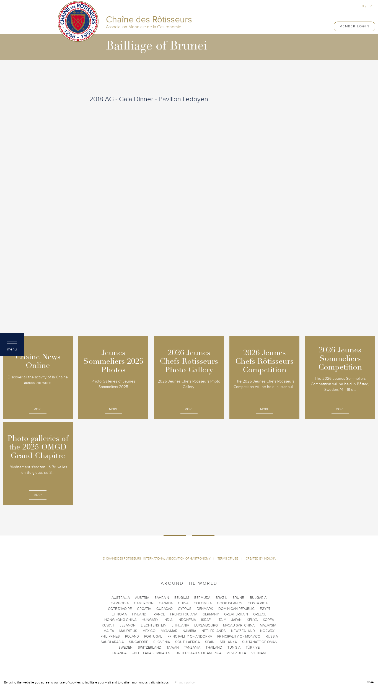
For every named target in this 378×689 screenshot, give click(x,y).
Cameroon (144, 603)
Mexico (149, 631)
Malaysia (268, 625)
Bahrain (161, 598)
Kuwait (108, 625)
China (183, 603)
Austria (142, 598)
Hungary (150, 620)
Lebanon (128, 625)
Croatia (144, 609)
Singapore (138, 642)
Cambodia (120, 603)
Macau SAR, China (239, 625)
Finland (139, 614)
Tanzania (192, 647)
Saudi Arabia (112, 642)
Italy (222, 620)
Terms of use (228, 558)
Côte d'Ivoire (120, 609)
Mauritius (128, 631)
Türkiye (253, 647)
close (370, 682)
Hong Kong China (120, 620)
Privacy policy (185, 682)
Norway (267, 631)
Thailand (214, 647)
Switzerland (149, 647)
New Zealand (243, 631)
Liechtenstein (153, 625)
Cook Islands (229, 603)
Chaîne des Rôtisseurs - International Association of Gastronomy (158, 558)
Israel (207, 620)
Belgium (181, 598)
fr (370, 6)
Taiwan (173, 647)
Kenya (252, 620)
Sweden (125, 647)
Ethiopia (119, 614)
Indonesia (187, 620)
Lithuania (180, 625)
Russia (272, 636)
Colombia (203, 603)
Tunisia (233, 647)
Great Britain (236, 614)
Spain (209, 642)
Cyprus (184, 609)
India (168, 620)
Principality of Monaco (238, 636)
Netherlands (213, 631)
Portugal (153, 636)
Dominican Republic (236, 609)
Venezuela (236, 653)
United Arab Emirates (151, 653)
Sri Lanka (228, 642)
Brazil (221, 598)
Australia (121, 598)
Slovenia (161, 642)
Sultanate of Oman (259, 642)
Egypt (265, 609)
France (158, 614)
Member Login (354, 26)
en (361, 6)
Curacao (164, 609)
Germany (211, 614)
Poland (132, 636)
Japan (236, 620)
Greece (259, 614)
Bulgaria (258, 598)
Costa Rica (258, 603)
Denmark (205, 609)
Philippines (110, 636)
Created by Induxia (261, 558)
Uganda (119, 653)
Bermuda (202, 598)
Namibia (189, 631)
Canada (166, 603)
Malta (108, 631)
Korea (268, 620)
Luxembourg (206, 625)
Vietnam (258, 653)
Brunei (238, 598)
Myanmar (169, 631)
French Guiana (183, 614)
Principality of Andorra (189, 636)
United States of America (198, 653)
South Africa (187, 642)
